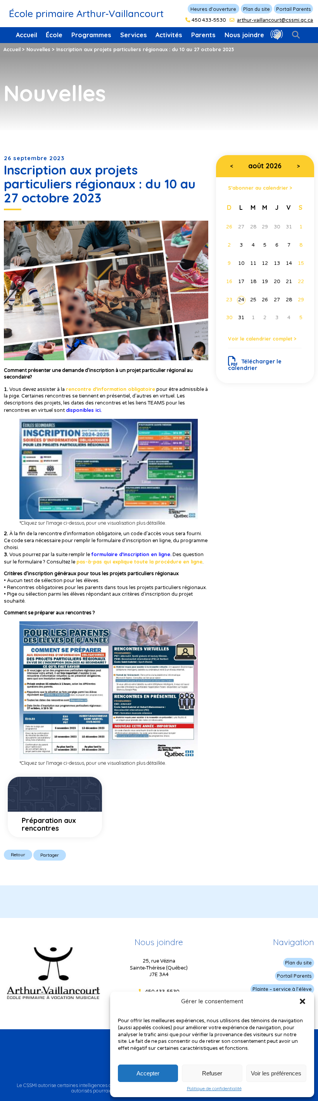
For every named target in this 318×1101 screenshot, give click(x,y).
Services (133, 35)
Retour (18, 854)
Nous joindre (244, 35)
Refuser (212, 1073)
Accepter (148, 1073)
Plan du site (256, 9)
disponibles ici (83, 410)
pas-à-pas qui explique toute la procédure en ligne (139, 561)
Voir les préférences (276, 1073)
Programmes (91, 35)
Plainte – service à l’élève (282, 989)
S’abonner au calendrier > (260, 187)
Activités (169, 35)
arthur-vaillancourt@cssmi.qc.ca (275, 20)
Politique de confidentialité (214, 1088)
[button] (302, 1001)
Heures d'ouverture (213, 9)
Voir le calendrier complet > (262, 338)
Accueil (26, 35)
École (54, 35)
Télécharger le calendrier (255, 365)
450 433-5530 (209, 20)
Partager (49, 855)
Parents (203, 35)
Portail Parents (293, 9)
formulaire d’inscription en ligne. (131, 554)
